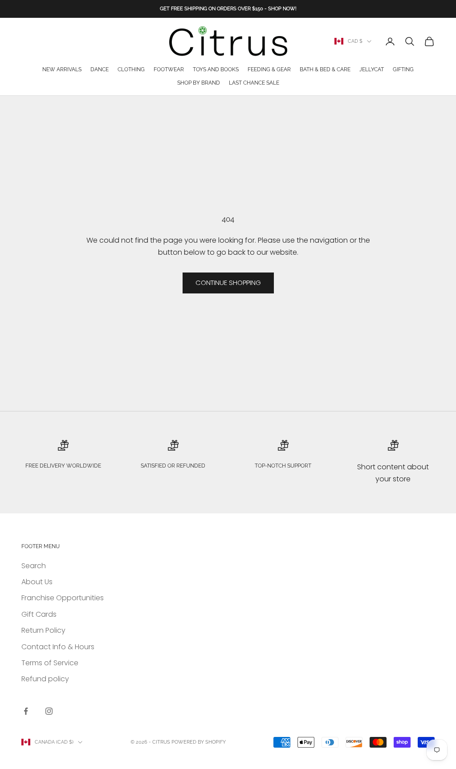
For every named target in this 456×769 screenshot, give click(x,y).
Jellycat (371, 69)
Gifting (403, 69)
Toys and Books (216, 69)
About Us (37, 582)
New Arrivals (61, 69)
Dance (99, 69)
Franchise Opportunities (62, 598)
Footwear (169, 69)
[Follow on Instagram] (49, 711)
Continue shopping (228, 282)
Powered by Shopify (198, 742)
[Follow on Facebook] (25, 711)
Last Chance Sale (254, 83)
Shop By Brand (198, 83)
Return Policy (43, 630)
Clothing (131, 69)
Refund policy (45, 679)
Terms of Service (49, 663)
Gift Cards (39, 614)
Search (33, 566)
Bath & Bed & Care (325, 69)
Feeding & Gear (269, 69)
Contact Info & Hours (57, 647)
